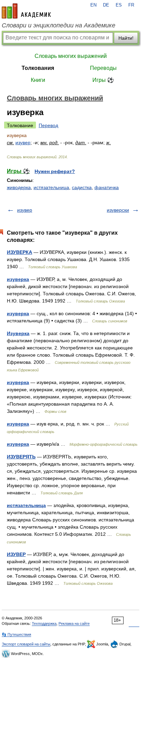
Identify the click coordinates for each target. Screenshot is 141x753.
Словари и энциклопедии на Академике (58, 25)
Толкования (38, 68)
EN (93, 5)
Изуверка (18, 333)
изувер (22, 142)
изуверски (118, 210)
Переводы (103, 68)
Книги (38, 80)
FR (131, 5)
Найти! (125, 38)
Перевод (48, 125)
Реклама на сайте (74, 623)
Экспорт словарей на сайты (26, 644)
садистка (82, 187)
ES (119, 5)
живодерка (19, 187)
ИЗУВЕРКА (19, 252)
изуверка (18, 279)
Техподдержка (44, 623)
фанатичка (106, 187)
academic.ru (26, 10)
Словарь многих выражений (71, 56)
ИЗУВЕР (16, 554)
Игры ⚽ (103, 80)
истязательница (51, 187)
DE (106, 5)
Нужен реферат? (55, 171)
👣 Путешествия (16, 634)
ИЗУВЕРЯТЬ (21, 456)
